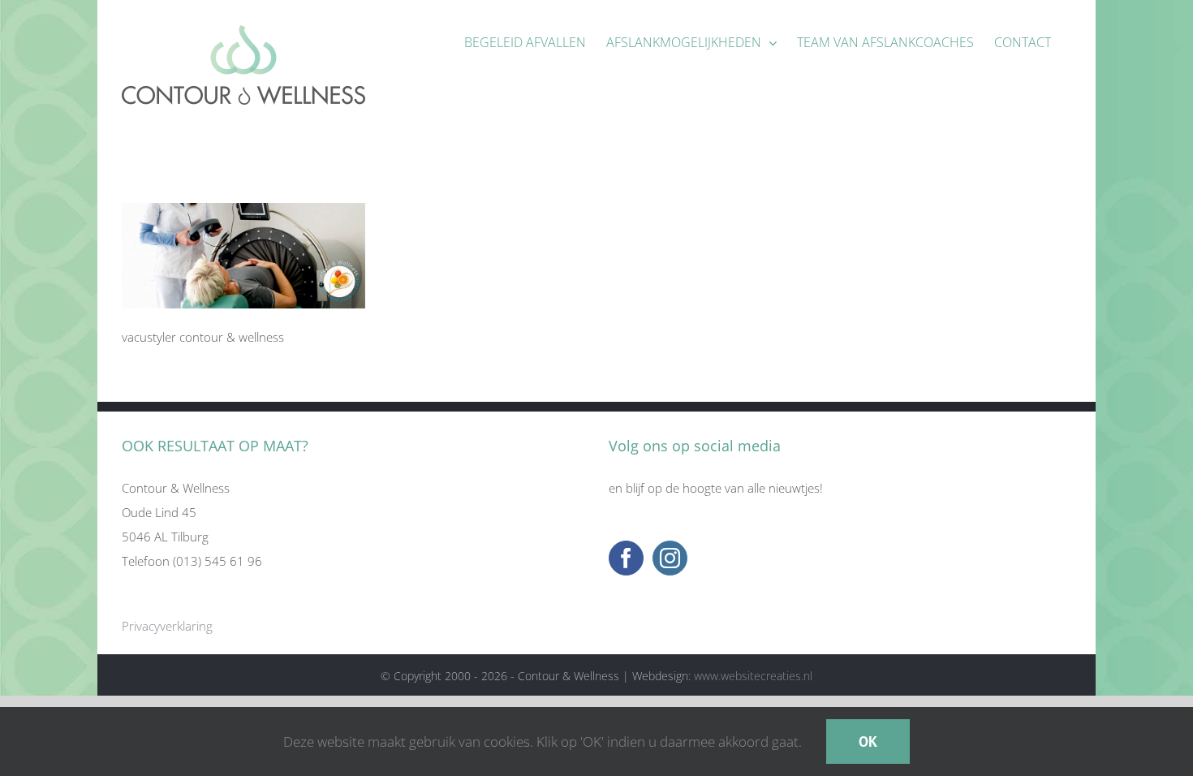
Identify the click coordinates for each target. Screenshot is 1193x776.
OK (868, 741)
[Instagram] (669, 558)
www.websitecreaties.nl (753, 675)
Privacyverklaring (167, 626)
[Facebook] (626, 558)
